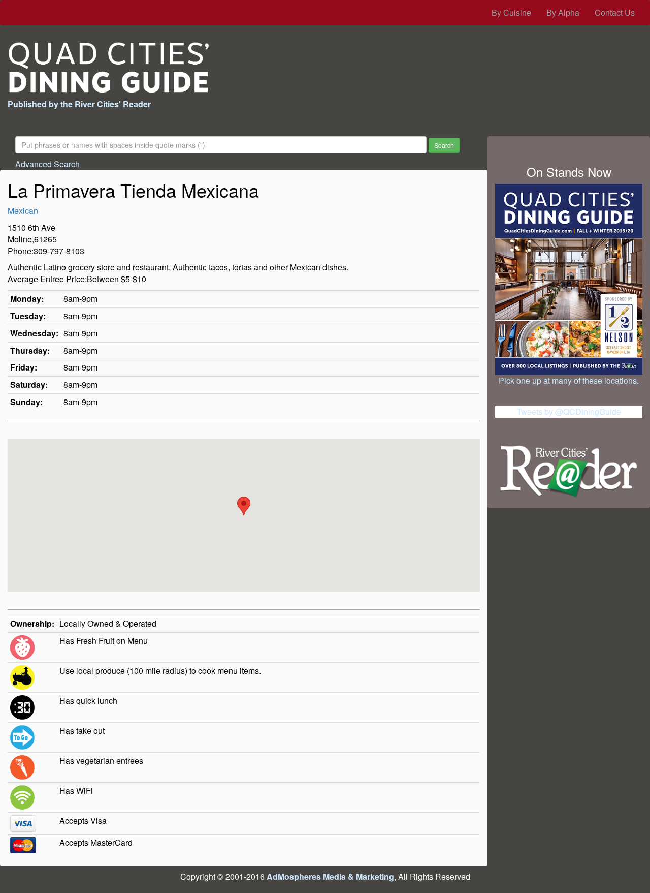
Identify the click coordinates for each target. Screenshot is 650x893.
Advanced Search (47, 164)
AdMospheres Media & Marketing (330, 876)
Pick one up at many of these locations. (569, 380)
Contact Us (615, 12)
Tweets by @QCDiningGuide (569, 411)
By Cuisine (511, 12)
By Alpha (562, 12)
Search (444, 145)
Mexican (23, 211)
